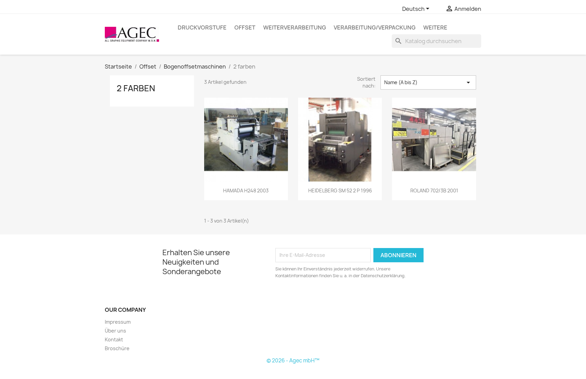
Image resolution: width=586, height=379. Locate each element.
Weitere (435, 27)
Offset (244, 27)
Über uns (115, 330)
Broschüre (117, 348)
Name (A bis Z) (428, 82)
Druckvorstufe (202, 27)
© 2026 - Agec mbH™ (293, 360)
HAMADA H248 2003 (246, 190)
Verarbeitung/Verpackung (374, 27)
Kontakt (114, 339)
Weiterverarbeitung (294, 27)
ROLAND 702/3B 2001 (434, 190)
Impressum (118, 322)
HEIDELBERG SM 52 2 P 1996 (340, 190)
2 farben (136, 88)
